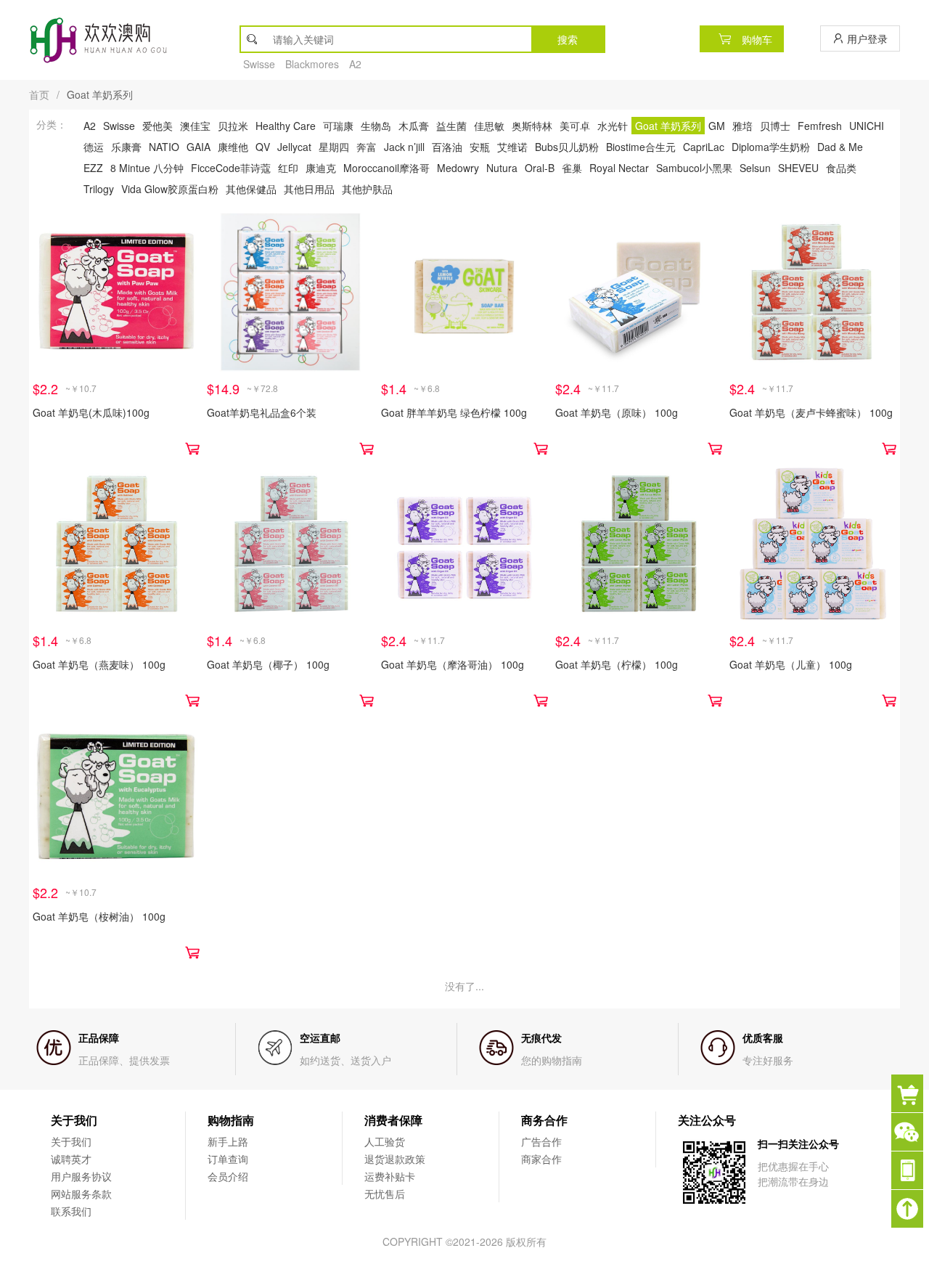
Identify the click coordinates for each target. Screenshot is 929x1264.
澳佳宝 (195, 125)
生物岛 (376, 125)
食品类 (841, 167)
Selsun (755, 167)
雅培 (742, 125)
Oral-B (539, 167)
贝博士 (775, 125)
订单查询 (228, 1158)
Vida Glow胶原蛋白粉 (169, 189)
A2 (355, 64)
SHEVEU (798, 167)
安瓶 (480, 146)
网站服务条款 (81, 1193)
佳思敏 (489, 125)
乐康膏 (126, 146)
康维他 (233, 146)
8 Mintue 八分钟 (147, 167)
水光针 (612, 125)
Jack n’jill (404, 146)
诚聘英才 (71, 1158)
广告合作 (541, 1141)
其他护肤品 (367, 189)
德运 (93, 146)
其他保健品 (251, 189)
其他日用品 (309, 189)
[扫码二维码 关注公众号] (910, 1170)
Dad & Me (840, 146)
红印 (288, 167)
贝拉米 (233, 125)
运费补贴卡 (389, 1176)
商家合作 (541, 1158)
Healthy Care (285, 125)
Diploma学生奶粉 (771, 146)
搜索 (567, 39)
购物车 (755, 39)
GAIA (198, 146)
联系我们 (71, 1211)
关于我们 (71, 1141)
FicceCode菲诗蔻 (231, 167)
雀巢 (572, 167)
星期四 (334, 146)
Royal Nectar (619, 167)
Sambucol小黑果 (694, 167)
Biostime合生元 (641, 146)
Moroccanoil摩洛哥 (386, 167)
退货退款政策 (394, 1158)
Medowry (458, 167)
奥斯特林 (532, 125)
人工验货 (384, 1141)
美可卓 (575, 125)
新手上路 (228, 1141)
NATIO (164, 146)
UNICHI (866, 125)
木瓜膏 (413, 125)
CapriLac (703, 146)
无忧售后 (384, 1193)
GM (716, 125)
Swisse (259, 64)
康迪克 (321, 167)
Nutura (501, 167)
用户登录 (866, 38)
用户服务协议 (81, 1176)
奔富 (366, 146)
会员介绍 (228, 1176)
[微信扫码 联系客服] (910, 1132)
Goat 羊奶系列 (668, 125)
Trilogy (98, 189)
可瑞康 (338, 125)
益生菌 (451, 125)
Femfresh (820, 125)
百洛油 (447, 146)
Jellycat (294, 146)
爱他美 (157, 125)
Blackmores (312, 64)
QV (262, 146)
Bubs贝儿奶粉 (567, 146)
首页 (39, 94)
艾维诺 (512, 146)
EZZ (93, 167)
